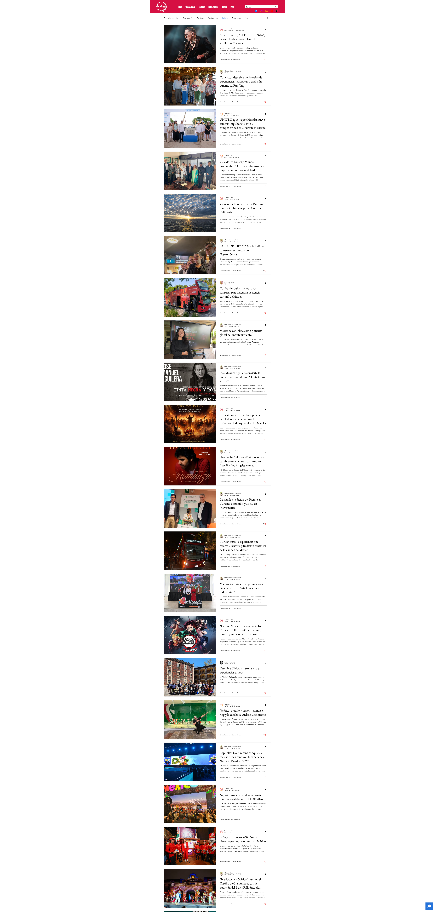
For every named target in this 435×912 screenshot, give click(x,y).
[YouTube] (271, 10)
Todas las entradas (171, 18)
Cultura (225, 18)
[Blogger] (266, 10)
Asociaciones (213, 18)
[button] (268, 18)
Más (246, 18)
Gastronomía (187, 18)
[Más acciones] (266, 29)
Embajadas (236, 18)
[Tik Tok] (277, 10)
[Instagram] (261, 10)
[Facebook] (256, 10)
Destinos (200, 18)
